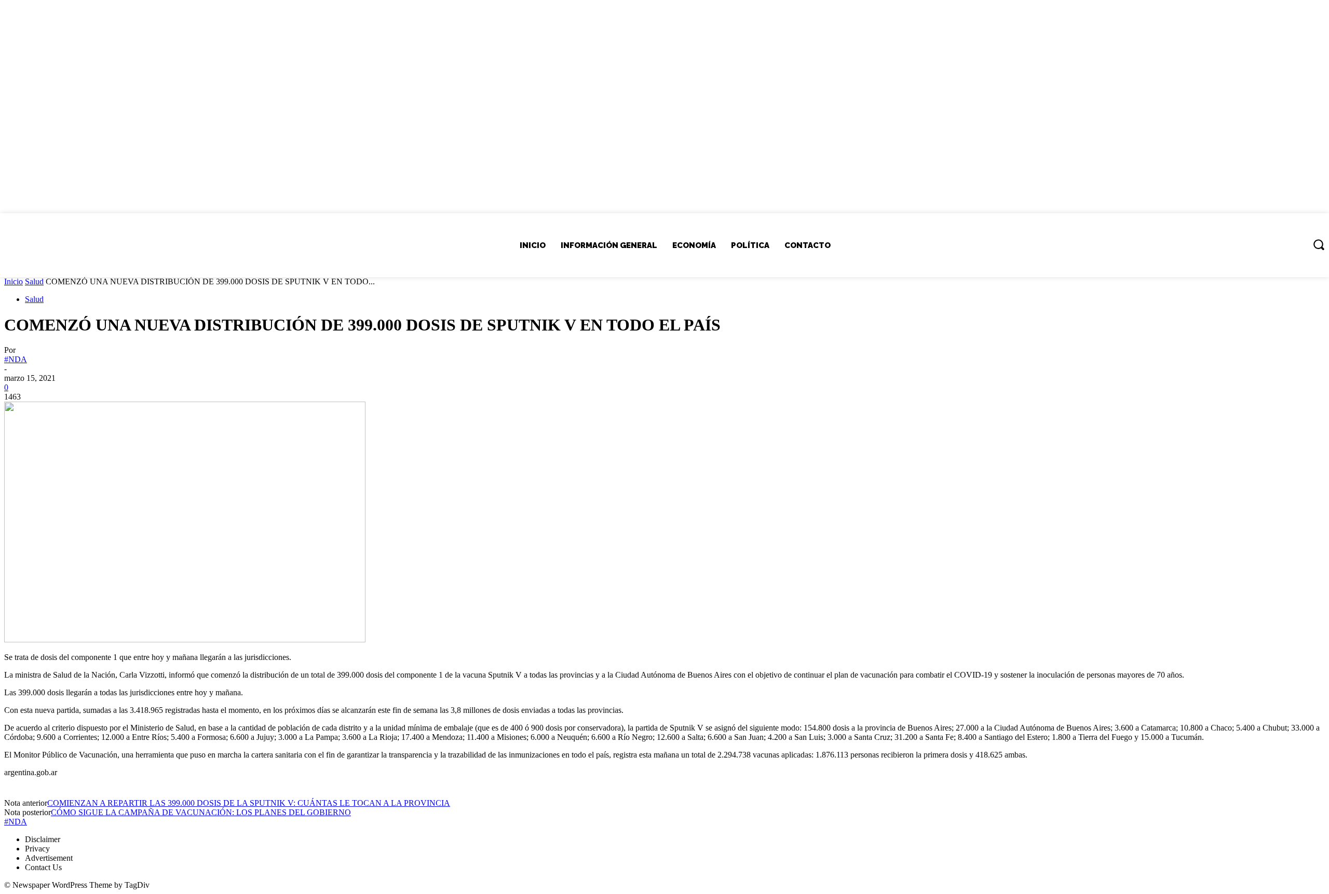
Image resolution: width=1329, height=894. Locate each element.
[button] (1318, 244)
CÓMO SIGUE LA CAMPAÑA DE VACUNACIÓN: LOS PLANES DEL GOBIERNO (201, 812)
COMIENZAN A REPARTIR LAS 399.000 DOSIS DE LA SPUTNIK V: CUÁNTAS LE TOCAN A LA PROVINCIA (248, 803)
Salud (34, 281)
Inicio (13, 281)
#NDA (15, 359)
